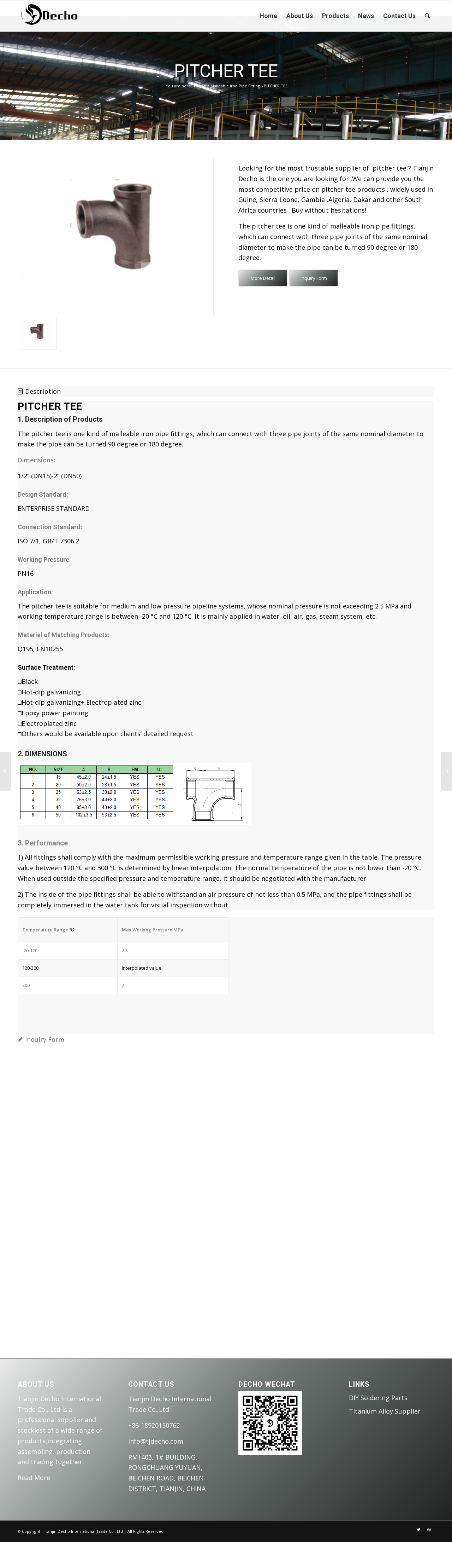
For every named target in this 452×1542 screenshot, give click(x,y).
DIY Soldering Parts (378, 1397)
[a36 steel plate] (446, 771)
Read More (34, 1477)
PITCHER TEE (226, 71)
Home (200, 85)
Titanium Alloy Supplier (385, 1411)
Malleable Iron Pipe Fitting (235, 85)
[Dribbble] (429, 1529)
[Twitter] (418, 1529)
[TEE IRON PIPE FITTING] (5, 771)
